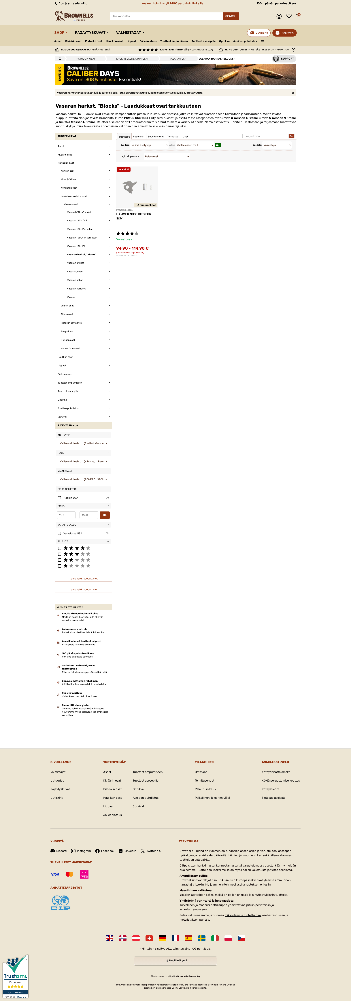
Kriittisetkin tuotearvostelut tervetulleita (84, 684)
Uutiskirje (56, 797)
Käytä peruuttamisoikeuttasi (281, 780)
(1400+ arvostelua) (186, 49)
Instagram (84, 851)
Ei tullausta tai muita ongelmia (78, 644)
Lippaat (131, 41)
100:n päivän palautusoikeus (276, 3)
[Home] (59, 58)
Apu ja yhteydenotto (72, 3)
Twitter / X (153, 851)
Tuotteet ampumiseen (174, 41)
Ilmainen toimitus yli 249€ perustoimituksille (172, 3)
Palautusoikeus (205, 789)
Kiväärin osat (73, 41)
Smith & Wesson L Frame (77, 122)
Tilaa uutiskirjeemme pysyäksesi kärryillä (84, 672)
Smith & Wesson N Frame (277, 118)
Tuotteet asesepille (204, 41)
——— (262, 41)
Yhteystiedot (270, 789)
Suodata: (125, 145)
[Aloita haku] (231, 16)
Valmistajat (128, 32)
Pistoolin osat (93, 41)
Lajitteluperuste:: (131, 156)
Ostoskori (201, 772)
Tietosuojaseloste (274, 797)
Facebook (107, 851)
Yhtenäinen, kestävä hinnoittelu (79, 696)
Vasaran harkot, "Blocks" (126, 255)
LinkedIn (130, 851)
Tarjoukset (288, 32)
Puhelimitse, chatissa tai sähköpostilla (83, 632)
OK (105, 515)
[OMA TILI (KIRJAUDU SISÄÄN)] (280, 16)
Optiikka (224, 41)
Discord (61, 851)
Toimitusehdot (204, 780)
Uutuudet (57, 780)
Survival (138, 806)
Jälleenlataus (148, 41)
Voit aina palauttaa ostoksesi (77, 656)
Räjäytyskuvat (90, 32)
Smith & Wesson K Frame (240, 118)
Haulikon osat (114, 41)
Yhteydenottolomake (276, 772)
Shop (59, 32)
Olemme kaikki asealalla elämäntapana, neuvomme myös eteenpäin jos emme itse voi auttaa (85, 711)
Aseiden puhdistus (245, 41)
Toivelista (290, 16)
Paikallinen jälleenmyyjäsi (212, 797)
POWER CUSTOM (136, 118)
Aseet (58, 41)
